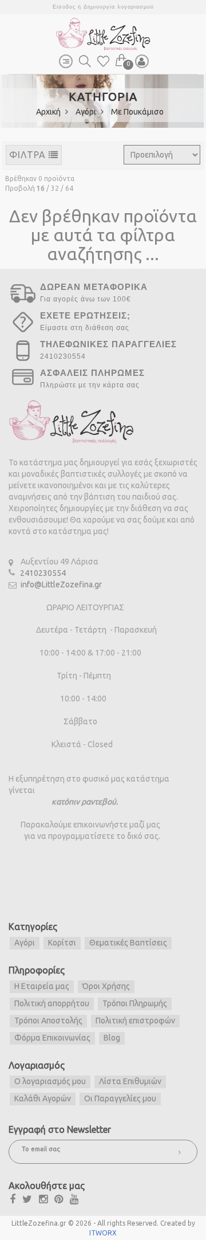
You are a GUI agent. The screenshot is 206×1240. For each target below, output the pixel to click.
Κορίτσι (62, 942)
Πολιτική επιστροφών (135, 1020)
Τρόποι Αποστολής (48, 1020)
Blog (112, 1037)
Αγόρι (87, 111)
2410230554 (43, 573)
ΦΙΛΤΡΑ (29, 155)
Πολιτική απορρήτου (51, 1003)
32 (55, 188)
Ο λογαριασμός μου (50, 1081)
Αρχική (49, 111)
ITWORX (103, 1233)
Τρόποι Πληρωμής (134, 1003)
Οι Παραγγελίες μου (120, 1098)
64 (69, 188)
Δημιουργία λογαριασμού (119, 7)
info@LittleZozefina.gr (61, 584)
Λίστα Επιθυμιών (130, 1081)
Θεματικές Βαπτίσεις (128, 942)
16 (41, 188)
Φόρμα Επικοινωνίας (52, 1037)
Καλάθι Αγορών (42, 1098)
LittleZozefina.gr (38, 1223)
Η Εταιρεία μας (41, 986)
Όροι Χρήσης (106, 986)
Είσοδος (64, 7)
